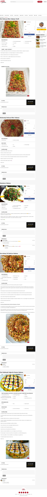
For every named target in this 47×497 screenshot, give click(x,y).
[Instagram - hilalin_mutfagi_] (34, 375)
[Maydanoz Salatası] (38, 40)
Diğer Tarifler (35, 15)
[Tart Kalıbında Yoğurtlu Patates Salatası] (38, 46)
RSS (31, 494)
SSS (25, 494)
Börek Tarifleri (1, 15)
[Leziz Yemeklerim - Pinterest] (27, 492)
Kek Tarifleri (11, 15)
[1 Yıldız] (1, 104)
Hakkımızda (20, 494)
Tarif (18, 494)
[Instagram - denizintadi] (34, 120)
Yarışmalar (16, 494)
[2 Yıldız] (2, 104)
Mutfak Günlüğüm (5, 240)
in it (22, 37)
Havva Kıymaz (6, 245)
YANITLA (4, 482)
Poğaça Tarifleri (22, 15)
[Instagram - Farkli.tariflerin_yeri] (34, 22)
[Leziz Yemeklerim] (3, 1)
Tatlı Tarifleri (26, 15)
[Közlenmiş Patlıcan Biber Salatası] (38, 37)
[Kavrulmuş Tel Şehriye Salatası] (38, 43)
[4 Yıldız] (4, 104)
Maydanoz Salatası (42, 39)
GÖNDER (4, 113)
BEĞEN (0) (7, 482)
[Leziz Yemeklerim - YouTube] (25, 492)
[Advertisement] (23, 9)
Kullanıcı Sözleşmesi (28, 494)
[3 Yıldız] (3, 104)
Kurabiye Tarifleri (16, 15)
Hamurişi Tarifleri (7, 15)
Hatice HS (4, 364)
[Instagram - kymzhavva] (34, 186)
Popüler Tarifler (31, 15)
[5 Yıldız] (5, 104)
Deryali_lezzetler (42, 43)
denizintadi (41, 37)
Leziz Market (39, 15)
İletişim (23, 494)
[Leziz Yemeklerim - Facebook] (19, 492)
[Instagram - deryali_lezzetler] (34, 256)
